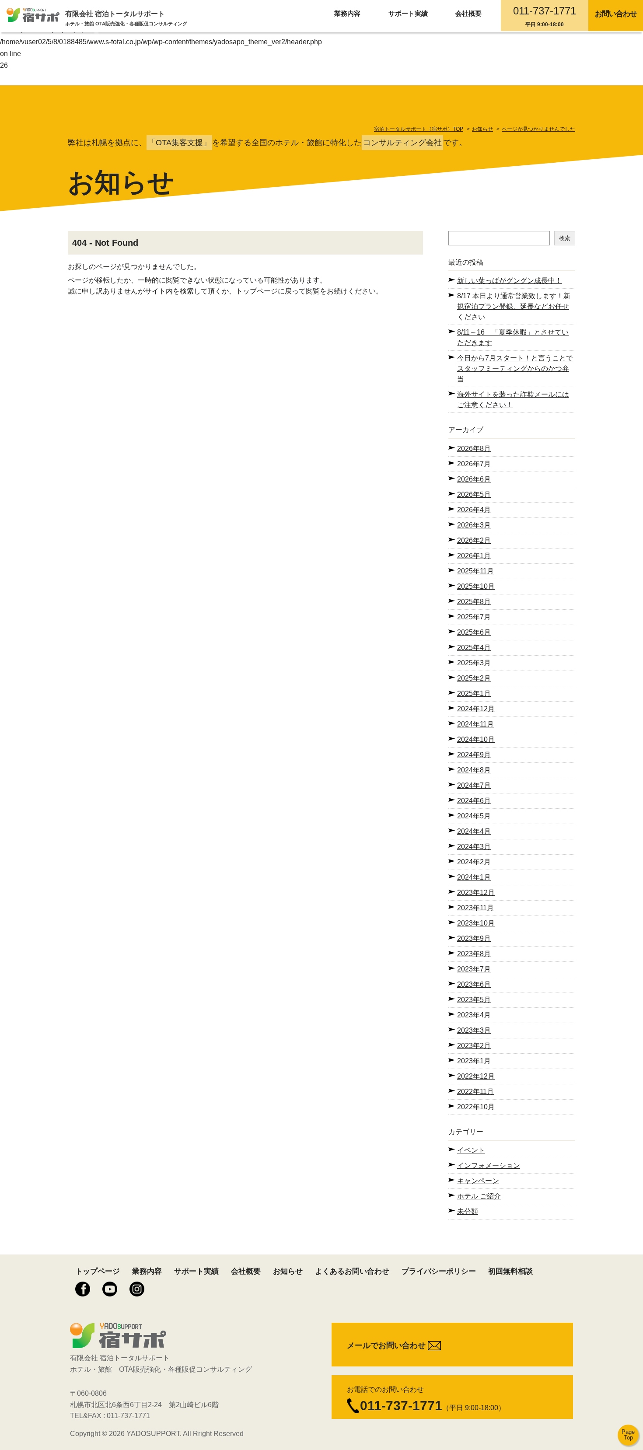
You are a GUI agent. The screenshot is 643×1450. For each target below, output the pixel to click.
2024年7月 (474, 785)
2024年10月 (476, 739)
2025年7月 (474, 617)
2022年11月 (475, 1091)
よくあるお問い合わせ (352, 1271)
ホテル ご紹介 (479, 1196)
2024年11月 (475, 724)
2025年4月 (474, 647)
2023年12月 (476, 892)
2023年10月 (476, 923)
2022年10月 (476, 1107)
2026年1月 (474, 555)
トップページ (97, 1271)
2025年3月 (474, 663)
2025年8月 (474, 601)
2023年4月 (474, 1015)
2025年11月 (475, 571)
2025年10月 (476, 586)
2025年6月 (474, 632)
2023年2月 (474, 1045)
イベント (471, 1150)
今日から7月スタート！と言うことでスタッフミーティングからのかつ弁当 (515, 368)
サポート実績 (408, 13)
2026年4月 (474, 510)
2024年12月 (476, 709)
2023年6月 (474, 984)
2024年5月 (474, 816)
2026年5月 (474, 494)
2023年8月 (474, 953)
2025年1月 (474, 693)
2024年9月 (474, 754)
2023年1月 (474, 1061)
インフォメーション (488, 1165)
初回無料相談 (510, 1271)
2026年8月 (474, 448)
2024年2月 (474, 862)
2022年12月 (476, 1076)
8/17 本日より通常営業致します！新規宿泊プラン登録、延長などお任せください (513, 306)
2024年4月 (474, 831)
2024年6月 (474, 800)
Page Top (628, 1435)
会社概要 (468, 13)
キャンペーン (478, 1180)
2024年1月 (474, 877)
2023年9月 (474, 938)
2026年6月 (474, 479)
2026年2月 (474, 540)
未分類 (467, 1211)
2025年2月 (474, 678)
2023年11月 (475, 908)
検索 (564, 238)
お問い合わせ (616, 14)
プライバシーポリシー (439, 1271)
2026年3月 (474, 525)
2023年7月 (474, 969)
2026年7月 (474, 464)
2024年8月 (474, 770)
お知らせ (288, 1271)
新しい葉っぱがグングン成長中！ (509, 280)
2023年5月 (474, 999)
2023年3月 (474, 1030)
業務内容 (347, 13)
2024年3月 (474, 846)
